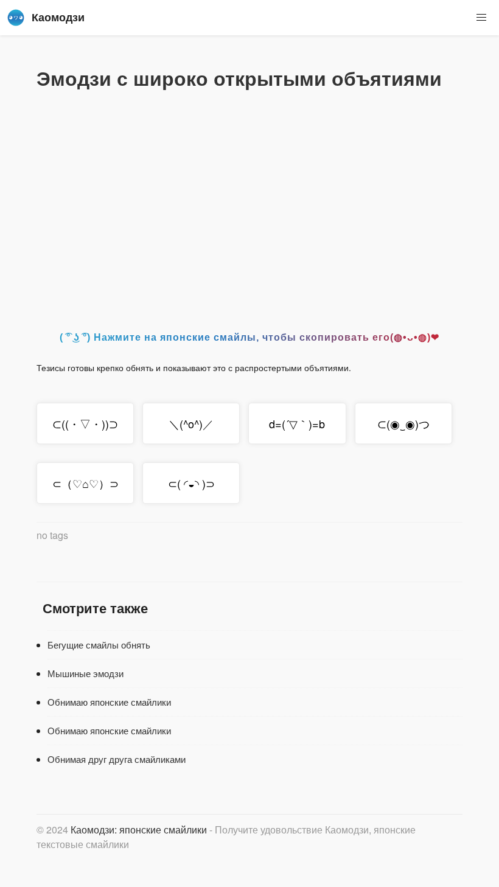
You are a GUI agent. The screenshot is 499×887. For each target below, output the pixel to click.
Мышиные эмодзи (85, 673)
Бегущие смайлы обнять (98, 644)
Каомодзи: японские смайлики (139, 830)
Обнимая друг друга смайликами (116, 759)
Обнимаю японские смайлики (109, 701)
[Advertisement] (249, 206)
